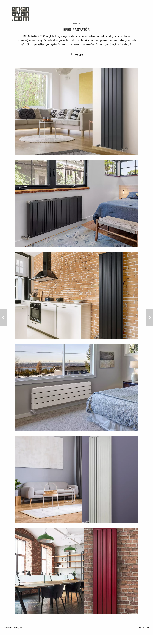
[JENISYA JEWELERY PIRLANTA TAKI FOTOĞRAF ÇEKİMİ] (149, 317)
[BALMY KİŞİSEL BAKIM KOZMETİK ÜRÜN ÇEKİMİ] (3, 317)
